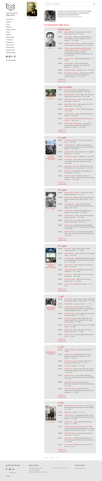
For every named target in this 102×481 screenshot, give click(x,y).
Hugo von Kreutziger (70, 361)
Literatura (9, 40)
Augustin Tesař (32, 18)
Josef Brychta (68, 325)
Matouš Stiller (68, 304)
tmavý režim (12, 472)
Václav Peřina (68, 220)
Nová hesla (9, 45)
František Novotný (69, 145)
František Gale (68, 444)
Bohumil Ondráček (69, 279)
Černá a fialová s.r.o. (81, 468)
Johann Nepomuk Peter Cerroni (73, 405)
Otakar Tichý (68, 225)
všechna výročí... (62, 81)
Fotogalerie (10, 42)
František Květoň (69, 415)
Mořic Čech (67, 171)
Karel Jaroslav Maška (70, 90)
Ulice (7, 24)
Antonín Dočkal (68, 334)
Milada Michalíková (70, 70)
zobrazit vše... (62, 79)
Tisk (57, 457)
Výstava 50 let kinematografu (73, 123)
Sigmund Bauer (68, 63)
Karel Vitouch (68, 166)
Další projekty (10, 52)
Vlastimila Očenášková (70, 156)
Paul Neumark (68, 284)
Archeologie (10, 37)
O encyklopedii (11, 60)
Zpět (52, 457)
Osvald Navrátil (68, 265)
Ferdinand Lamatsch (70, 349)
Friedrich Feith (68, 369)
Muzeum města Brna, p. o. (60, 468)
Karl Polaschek (68, 211)
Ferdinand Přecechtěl (70, 433)
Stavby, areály (10, 29)
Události (9, 22)
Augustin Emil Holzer (70, 99)
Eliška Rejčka (68, 299)
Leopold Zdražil (68, 152)
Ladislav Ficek (68, 274)
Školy (8, 32)
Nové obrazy (10, 47)
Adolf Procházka (69, 253)
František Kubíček (69, 109)
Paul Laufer (67, 248)
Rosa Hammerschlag (70, 318)
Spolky (8, 34)
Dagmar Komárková (70, 382)
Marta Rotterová (69, 215)
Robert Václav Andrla (70, 104)
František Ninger (69, 258)
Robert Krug (67, 412)
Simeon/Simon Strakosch (71, 73)
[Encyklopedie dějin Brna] (15, 56)
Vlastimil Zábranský (70, 388)
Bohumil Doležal (69, 375)
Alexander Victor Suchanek (72, 43)
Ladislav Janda (68, 438)
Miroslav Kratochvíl (69, 176)
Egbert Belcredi (68, 354)
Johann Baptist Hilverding (71, 192)
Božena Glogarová (69, 94)
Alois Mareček (68, 422)
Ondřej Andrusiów (69, 313)
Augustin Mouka (69, 114)
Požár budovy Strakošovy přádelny (74, 307)
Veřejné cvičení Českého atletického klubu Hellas (78, 426)
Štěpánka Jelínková (69, 232)
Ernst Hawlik (68, 37)
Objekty (8, 27)
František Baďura (69, 204)
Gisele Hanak (68, 330)
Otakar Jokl (67, 366)
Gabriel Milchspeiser (70, 269)
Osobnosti (9, 19)
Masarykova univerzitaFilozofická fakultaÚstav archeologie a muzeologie (38, 470)
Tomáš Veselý (68, 159)
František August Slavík (71, 140)
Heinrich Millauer (69, 32)
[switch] (7, 472)
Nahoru (46, 457)
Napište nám (10, 50)
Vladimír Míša (68, 197)
